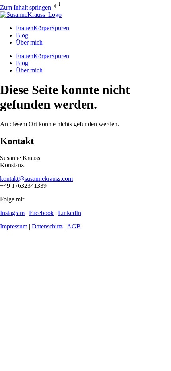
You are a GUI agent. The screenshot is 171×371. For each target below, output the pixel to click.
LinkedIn (69, 212)
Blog (22, 35)
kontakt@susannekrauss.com (36, 178)
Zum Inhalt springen (26, 7)
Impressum (13, 226)
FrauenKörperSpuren (42, 28)
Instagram (12, 212)
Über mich (29, 42)
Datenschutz (47, 226)
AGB (74, 226)
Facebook (41, 212)
